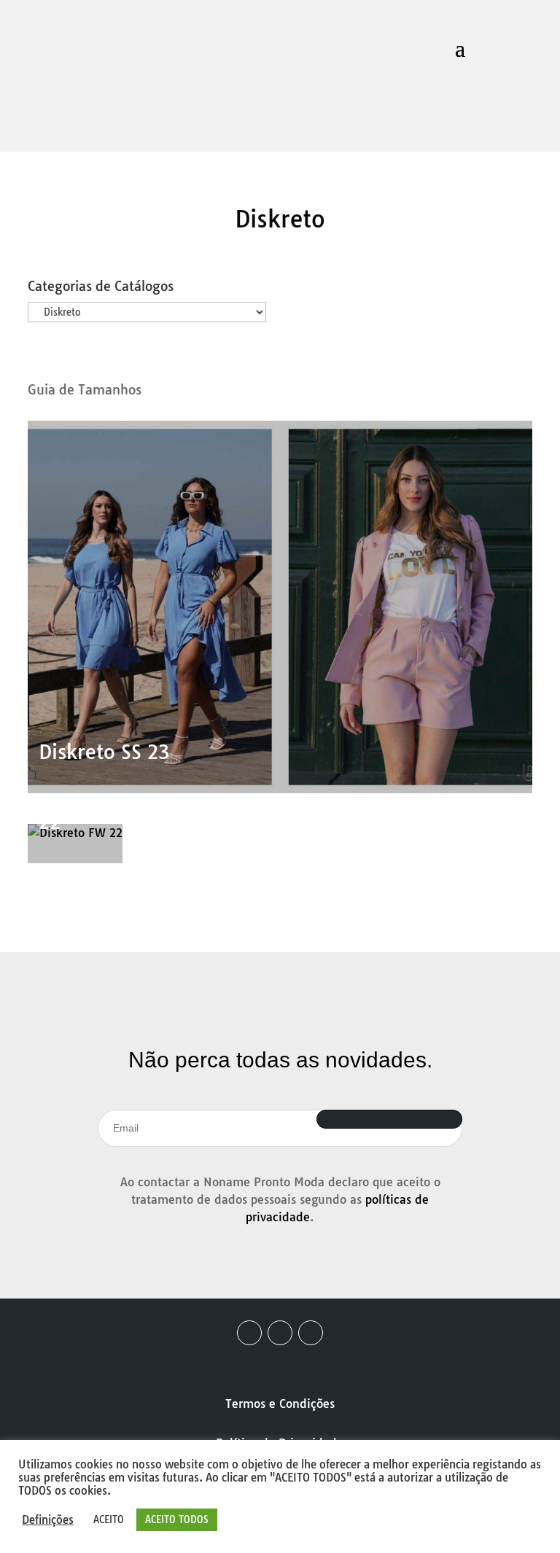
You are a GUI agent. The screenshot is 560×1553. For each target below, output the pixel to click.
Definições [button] (48, 1520)
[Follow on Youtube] (310, 1332)
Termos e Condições (280, 1403)
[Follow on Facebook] (249, 1332)
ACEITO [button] (108, 1519)
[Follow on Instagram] (280, 1332)
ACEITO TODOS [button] (177, 1519)
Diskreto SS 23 (104, 751)
